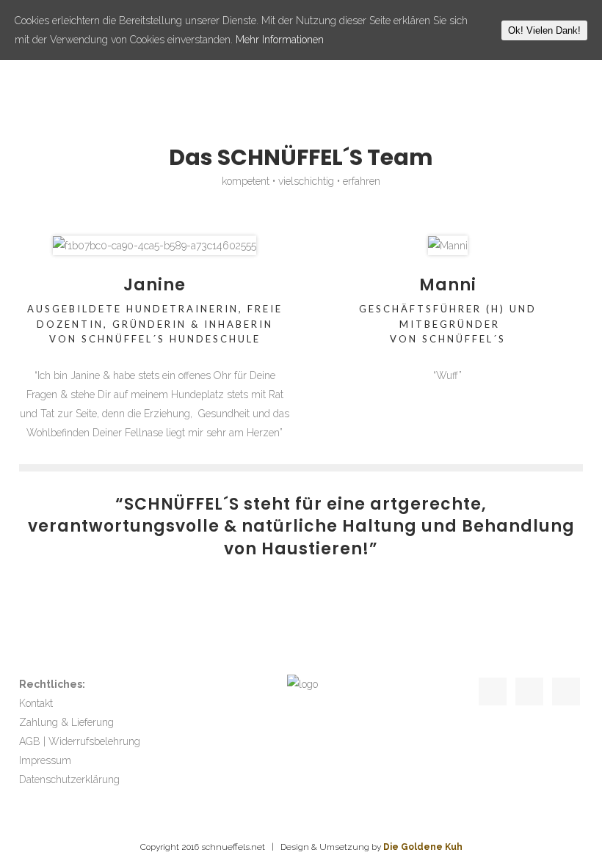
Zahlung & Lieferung (66, 722)
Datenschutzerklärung (69, 779)
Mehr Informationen (280, 39)
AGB (29, 741)
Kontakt (36, 703)
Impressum (45, 760)
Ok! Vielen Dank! (544, 30)
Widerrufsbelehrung (94, 741)
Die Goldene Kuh (423, 847)
